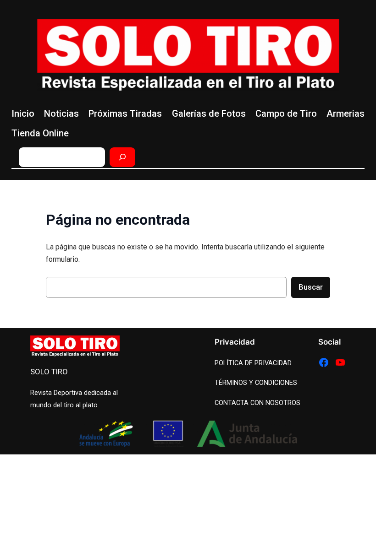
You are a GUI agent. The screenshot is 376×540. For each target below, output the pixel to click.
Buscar (311, 287)
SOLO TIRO (49, 371)
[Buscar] (122, 157)
